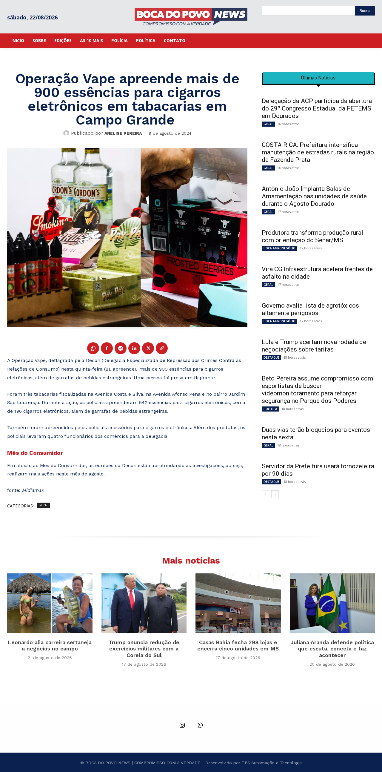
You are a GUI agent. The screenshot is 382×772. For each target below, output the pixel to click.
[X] (148, 348)
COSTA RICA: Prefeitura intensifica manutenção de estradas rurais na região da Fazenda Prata (318, 152)
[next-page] (275, 494)
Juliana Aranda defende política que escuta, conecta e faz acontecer (332, 648)
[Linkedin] (134, 348)
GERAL (43, 505)
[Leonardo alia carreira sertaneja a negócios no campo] (50, 603)
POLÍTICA (270, 409)
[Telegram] (121, 348)
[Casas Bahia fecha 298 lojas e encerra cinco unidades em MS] (238, 603)
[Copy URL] (162, 348)
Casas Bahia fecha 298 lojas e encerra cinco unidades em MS (238, 645)
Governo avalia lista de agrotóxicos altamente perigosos (310, 309)
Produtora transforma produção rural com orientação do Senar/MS (312, 236)
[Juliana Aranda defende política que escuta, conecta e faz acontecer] (332, 603)
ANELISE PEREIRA (123, 133)
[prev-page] (265, 494)
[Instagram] (182, 725)
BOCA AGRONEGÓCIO (279, 248)
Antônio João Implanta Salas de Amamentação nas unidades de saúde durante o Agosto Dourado (314, 196)
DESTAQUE (271, 357)
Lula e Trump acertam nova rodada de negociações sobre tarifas (314, 345)
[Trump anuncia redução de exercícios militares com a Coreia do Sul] (144, 603)
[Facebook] (107, 348)
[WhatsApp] (93, 348)
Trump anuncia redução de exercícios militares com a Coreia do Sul (144, 648)
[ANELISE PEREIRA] (67, 133)
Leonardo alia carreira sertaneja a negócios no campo (50, 645)
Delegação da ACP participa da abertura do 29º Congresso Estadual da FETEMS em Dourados (317, 108)
